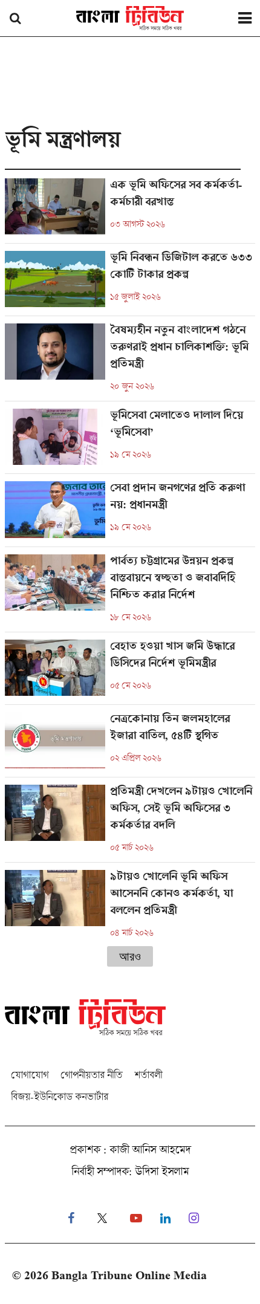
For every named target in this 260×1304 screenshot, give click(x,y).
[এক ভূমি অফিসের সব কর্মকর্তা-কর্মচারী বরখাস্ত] (130, 210)
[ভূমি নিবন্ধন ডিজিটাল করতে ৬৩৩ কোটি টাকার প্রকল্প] (130, 283)
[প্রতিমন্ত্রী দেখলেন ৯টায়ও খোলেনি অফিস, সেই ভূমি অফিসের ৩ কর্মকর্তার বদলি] (130, 823)
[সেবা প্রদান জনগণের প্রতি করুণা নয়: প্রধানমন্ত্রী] (130, 513)
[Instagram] (194, 1218)
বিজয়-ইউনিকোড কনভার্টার (59, 1096)
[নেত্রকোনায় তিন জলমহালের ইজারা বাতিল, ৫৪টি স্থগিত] (130, 744)
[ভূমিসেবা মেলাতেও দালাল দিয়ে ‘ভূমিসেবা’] (130, 441)
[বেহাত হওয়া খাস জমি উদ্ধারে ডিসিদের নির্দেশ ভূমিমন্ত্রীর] (130, 672)
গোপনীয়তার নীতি (91, 1074)
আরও (130, 956)
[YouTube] (136, 1218)
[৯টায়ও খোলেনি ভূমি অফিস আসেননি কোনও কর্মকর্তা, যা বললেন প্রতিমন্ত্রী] (130, 904)
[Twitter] (102, 1218)
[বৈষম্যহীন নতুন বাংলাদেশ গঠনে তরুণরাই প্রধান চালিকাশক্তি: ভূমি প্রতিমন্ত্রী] (130, 362)
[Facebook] (71, 1218)
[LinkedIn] (165, 1218)
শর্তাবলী (148, 1074)
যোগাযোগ (29, 1074)
